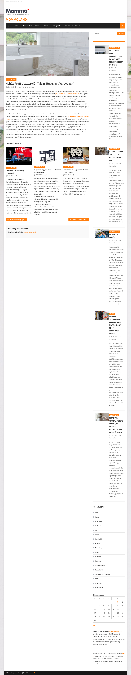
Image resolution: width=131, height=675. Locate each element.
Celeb (97, 517)
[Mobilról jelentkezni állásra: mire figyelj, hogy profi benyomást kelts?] (102, 315)
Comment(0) (30, 87)
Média (97, 552)
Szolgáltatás (57, 26)
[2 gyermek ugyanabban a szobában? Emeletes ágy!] (47, 155)
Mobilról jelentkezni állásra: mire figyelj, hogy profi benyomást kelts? (115, 325)
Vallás (97, 579)
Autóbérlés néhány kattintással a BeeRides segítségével (79, 220)
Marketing (98, 548)
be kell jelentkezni (30, 232)
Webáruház (114, 415)
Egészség (16, 26)
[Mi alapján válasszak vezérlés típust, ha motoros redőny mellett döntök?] (102, 49)
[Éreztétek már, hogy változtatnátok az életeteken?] (76, 155)
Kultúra (37, 26)
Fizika (97, 535)
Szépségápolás (100, 565)
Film (96, 530)
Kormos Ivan (20, 87)
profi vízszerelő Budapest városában (67, 94)
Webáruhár (98, 583)
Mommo (46, 26)
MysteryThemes (34, 673)
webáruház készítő (115, 631)
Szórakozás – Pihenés (72, 26)
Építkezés (98, 526)
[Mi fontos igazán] (102, 233)
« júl (94, 625)
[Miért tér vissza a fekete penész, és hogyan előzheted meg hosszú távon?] (102, 417)
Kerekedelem (27, 26)
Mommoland (16, 19)
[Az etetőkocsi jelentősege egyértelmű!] (19, 156)
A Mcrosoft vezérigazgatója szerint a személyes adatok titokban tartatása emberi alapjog (17, 220)
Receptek (98, 561)
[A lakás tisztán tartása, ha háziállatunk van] (102, 151)
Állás (112, 313)
